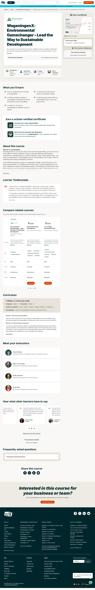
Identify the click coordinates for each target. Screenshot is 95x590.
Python (6, 525)
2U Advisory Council (10, 573)
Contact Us (30, 564)
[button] (57, 2)
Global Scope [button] (47, 254)
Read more (12, 245)
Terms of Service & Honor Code (53, 561)
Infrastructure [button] (53, 254)
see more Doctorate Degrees (49, 549)
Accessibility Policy (49, 568)
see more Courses (9, 550)
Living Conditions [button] (36, 250)
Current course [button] (13, 219)
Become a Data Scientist (76, 540)
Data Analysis (7, 534)
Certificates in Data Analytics (27, 540)
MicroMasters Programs (26, 527)
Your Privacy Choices (50, 578)
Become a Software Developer (78, 542)
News (5, 578)
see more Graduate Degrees (49, 547)
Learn (10, 2)
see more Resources (75, 547)
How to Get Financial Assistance (78, 527)
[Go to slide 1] (30, 288)
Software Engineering (9, 542)
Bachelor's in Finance (47, 531)
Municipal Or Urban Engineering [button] (33, 253)
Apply (88, 561)
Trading (6, 531)
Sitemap (46, 576)
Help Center (30, 566)
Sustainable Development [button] (15, 254)
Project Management (9, 545)
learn (11, 9)
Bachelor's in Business (48, 534)
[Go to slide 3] (34, 428)
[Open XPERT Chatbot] (90, 582)
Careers (6, 576)
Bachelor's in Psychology (48, 529)
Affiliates (6, 568)
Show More (9, 53)
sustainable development (23, 9)
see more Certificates (25, 546)
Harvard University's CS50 (27, 525)
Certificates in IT (24, 542)
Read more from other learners (31, 433)
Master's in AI (45, 540)
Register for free (89, 2)
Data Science (7, 540)
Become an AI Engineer (76, 544)
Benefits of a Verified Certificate (78, 525)
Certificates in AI (24, 534)
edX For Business (73, 2)
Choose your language (79, 558)
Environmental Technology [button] (49, 252)
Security (29, 568)
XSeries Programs (25, 532)
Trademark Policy (49, 571)
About (6, 564)
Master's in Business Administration (51, 536)
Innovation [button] (47, 256)
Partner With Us (8, 561)
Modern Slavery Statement (51, 573)
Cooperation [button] (47, 249)
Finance (6, 536)
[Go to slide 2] (32, 288)
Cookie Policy (48, 566)
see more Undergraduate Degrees (51, 546)
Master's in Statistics (47, 538)
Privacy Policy (48, 564)
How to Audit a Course (76, 530)
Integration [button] (29, 250)
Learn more (69, 6)
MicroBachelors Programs (27, 530)
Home (6, 9)
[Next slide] (36, 428)
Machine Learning (9, 547)
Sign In (80, 2)
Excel (5, 538)
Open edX (7, 571)
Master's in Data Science (48, 542)
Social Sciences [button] (30, 255)
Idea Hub (29, 561)
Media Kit (29, 571)
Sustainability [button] (13, 252)
